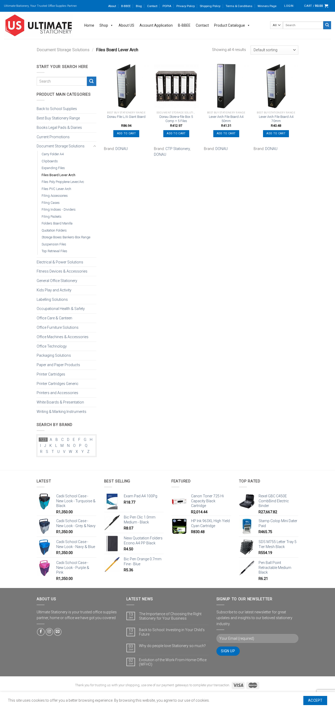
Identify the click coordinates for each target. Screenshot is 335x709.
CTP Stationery (177, 149)
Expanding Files (53, 168)
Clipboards (50, 161)
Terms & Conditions (239, 6)
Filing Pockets (52, 216)
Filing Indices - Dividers (59, 209)
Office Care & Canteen (54, 318)
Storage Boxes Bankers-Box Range (66, 237)
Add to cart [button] (126, 133)
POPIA (167, 6)
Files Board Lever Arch (58, 175)
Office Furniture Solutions (58, 327)
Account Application (156, 25)
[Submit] (327, 25)
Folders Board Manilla (57, 223)
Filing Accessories (55, 196)
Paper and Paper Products (58, 365)
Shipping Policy (210, 6)
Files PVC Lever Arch (56, 189)
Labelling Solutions (52, 299)
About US (126, 25)
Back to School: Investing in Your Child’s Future (172, 632)
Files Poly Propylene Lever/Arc (63, 182)
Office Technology (52, 346)
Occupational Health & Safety (61, 309)
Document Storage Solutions (63, 49)
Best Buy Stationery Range (58, 118)
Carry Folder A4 (53, 154)
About (112, 6)
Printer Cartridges (51, 374)
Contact (152, 6)
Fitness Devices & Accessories (62, 271)
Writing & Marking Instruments (61, 412)
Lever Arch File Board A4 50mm (226, 119)
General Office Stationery (57, 281)
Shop (103, 25)
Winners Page (267, 6)
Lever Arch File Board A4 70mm (276, 119)
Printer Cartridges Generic (58, 383)
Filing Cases (51, 202)
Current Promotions (53, 137)
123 (43, 439)
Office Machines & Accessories (62, 337)
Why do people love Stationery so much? (172, 646)
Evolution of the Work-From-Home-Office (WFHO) (172, 662)
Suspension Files (54, 244)
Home (89, 25)
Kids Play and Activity (54, 290)
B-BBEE (126, 6)
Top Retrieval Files (54, 251)
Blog (139, 6)
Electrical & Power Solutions (60, 262)
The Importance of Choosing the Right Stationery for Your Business (170, 616)
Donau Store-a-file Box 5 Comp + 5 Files (176, 119)
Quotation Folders (54, 230)
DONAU (121, 149)
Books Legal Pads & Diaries (59, 127)
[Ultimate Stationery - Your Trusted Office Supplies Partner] (39, 25)
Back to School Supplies (57, 109)
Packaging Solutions (54, 355)
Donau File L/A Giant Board (126, 117)
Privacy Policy (185, 6)
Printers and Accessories (57, 393)
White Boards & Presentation (60, 402)
